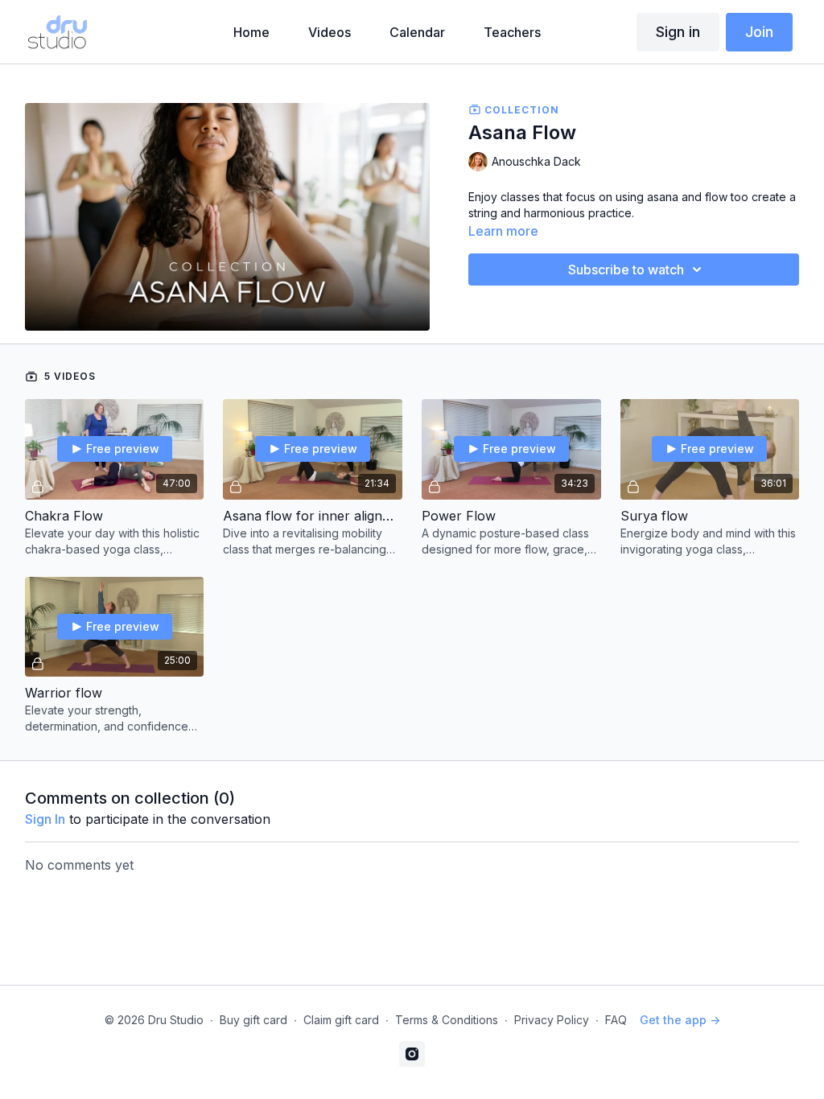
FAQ (616, 1020)
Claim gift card (341, 1020)
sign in (45, 819)
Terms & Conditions (446, 1020)
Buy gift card (253, 1020)
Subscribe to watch (626, 269)
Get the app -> (680, 1020)
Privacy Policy (551, 1020)
